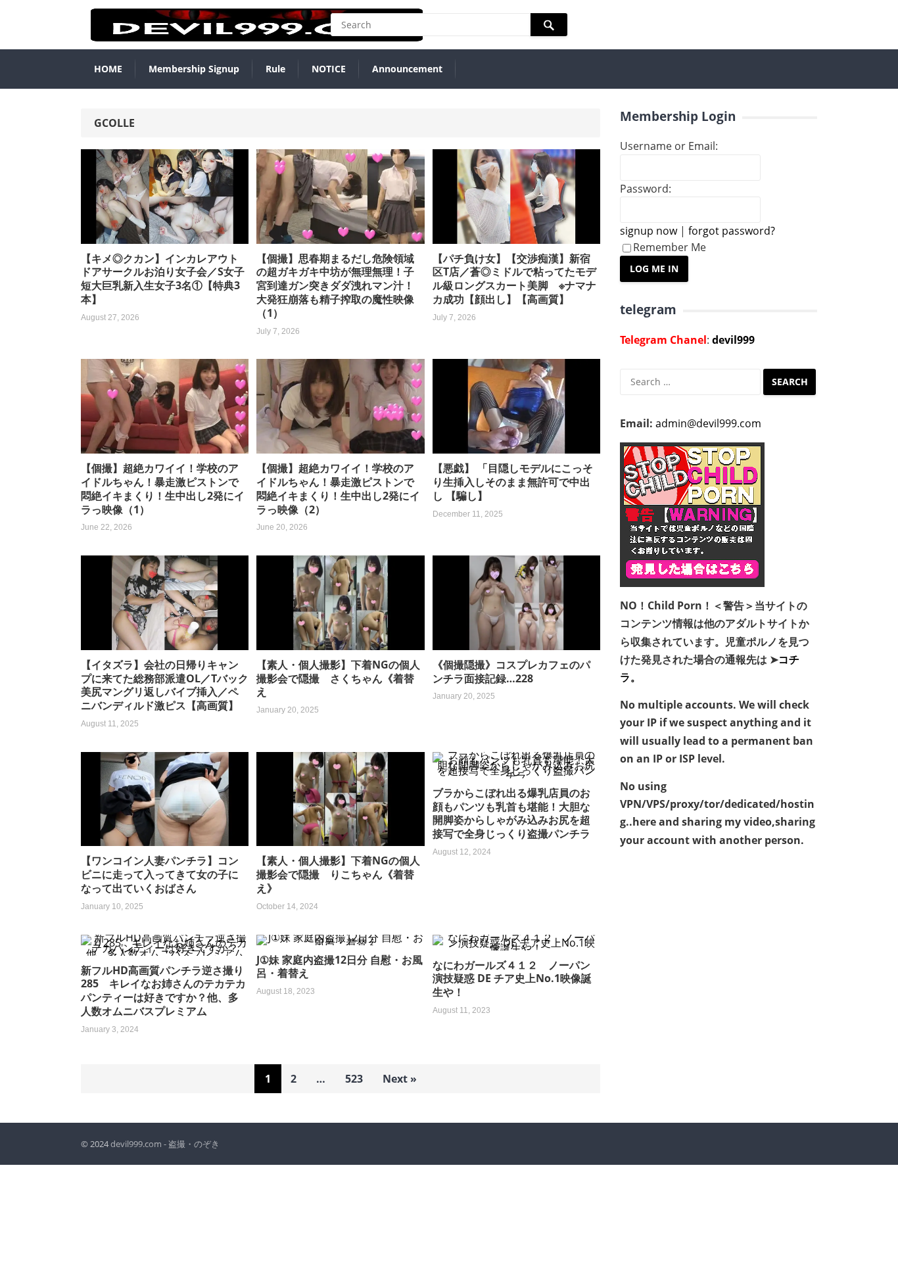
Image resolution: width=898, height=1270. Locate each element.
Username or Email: (669, 146)
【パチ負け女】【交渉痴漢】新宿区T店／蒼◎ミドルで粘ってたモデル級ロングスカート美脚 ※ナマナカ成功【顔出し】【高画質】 (514, 278)
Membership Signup (194, 68)
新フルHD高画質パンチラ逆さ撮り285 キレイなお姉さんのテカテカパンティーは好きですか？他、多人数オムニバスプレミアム (163, 990)
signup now (648, 230)
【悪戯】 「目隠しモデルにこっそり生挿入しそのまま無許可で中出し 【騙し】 (513, 482)
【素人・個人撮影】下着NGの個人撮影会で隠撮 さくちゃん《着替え (338, 678)
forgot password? (731, 230)
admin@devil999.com (708, 423)
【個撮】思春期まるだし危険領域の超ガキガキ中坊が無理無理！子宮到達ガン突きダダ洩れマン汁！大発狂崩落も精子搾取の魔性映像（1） (335, 285)
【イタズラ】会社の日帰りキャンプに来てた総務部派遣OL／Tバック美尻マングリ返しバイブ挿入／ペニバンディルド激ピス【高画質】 (164, 685)
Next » (400, 1078)
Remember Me (669, 247)
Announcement (407, 68)
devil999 (733, 340)
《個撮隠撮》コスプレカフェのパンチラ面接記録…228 (511, 671)
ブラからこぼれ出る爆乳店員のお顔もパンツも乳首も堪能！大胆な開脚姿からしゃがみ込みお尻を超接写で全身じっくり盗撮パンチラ (511, 813)
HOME (108, 68)
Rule (275, 68)
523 (354, 1078)
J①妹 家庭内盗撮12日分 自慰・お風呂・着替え (339, 966)
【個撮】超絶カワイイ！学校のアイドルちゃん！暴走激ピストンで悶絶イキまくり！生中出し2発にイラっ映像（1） (163, 488)
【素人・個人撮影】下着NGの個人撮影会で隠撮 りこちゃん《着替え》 (338, 874)
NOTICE (329, 68)
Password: (645, 188)
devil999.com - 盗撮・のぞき (165, 1144)
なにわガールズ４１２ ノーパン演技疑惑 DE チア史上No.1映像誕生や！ (512, 979)
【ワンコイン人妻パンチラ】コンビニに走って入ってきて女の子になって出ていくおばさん (160, 874)
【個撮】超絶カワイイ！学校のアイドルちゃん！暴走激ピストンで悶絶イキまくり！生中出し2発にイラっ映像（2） (338, 488)
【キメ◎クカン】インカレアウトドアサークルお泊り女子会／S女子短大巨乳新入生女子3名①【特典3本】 (163, 278)
